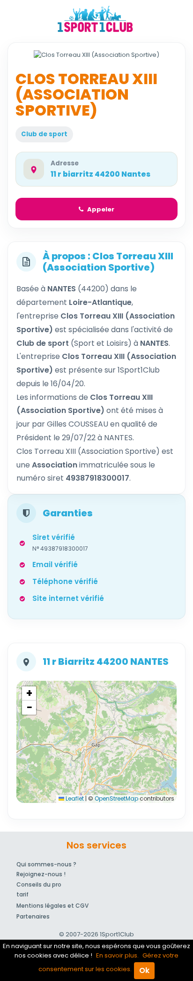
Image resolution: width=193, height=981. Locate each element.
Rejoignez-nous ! (41, 874)
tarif (22, 894)
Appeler (100, 209)
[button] (29, 693)
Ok (144, 970)
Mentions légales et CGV (52, 906)
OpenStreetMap (116, 798)
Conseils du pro (38, 884)
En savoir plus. (117, 955)
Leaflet (74, 798)
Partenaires (33, 916)
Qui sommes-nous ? (46, 864)
